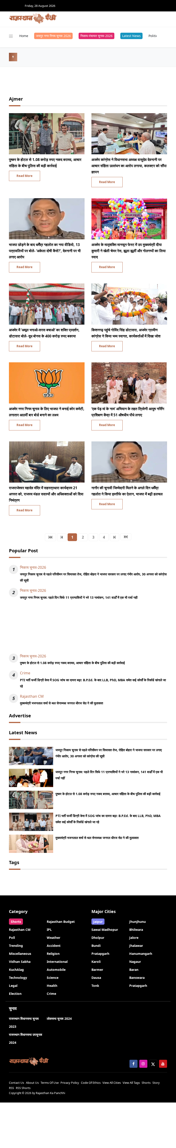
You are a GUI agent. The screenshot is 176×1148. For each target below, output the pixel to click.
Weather (53, 937)
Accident (53, 945)
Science (52, 977)
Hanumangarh (140, 953)
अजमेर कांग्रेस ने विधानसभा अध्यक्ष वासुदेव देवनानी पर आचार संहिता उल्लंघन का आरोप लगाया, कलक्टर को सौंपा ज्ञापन (129, 165)
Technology (18, 977)
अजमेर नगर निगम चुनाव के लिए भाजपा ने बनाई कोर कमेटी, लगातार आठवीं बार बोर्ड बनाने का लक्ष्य (46, 411)
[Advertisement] (88, 629)
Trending (16, 945)
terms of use (50, 1083)
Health (52, 985)
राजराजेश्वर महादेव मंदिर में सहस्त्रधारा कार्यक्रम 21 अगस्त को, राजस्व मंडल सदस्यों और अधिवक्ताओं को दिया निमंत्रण (46, 494)
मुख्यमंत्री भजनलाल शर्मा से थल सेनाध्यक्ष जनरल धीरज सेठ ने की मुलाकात (61, 703)
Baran (133, 969)
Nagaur (135, 961)
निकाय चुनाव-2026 (33, 567)
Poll (12, 937)
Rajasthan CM (32, 696)
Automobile (56, 969)
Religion (53, 953)
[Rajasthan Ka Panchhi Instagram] (143, 1064)
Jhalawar (136, 945)
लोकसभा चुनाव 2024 (59, 1018)
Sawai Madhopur (104, 929)
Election (15, 993)
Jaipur (98, 921)
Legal (13, 985)
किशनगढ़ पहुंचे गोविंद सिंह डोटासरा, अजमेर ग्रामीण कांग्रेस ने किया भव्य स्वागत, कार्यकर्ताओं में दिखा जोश (125, 333)
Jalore (133, 937)
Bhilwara (136, 929)
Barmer (97, 969)
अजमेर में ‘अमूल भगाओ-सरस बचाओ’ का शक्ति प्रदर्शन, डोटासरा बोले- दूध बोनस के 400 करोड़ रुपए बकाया (44, 333)
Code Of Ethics (91, 1083)
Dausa (96, 977)
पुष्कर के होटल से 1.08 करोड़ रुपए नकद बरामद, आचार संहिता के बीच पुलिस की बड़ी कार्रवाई (45, 162)
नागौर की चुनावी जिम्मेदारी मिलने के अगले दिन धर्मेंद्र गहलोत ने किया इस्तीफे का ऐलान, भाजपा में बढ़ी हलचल (127, 491)
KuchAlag (16, 969)
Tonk (95, 985)
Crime (25, 672)
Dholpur (97, 937)
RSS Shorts (23, 1088)
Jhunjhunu (137, 921)
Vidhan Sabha (19, 961)
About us (32, 1083)
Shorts (16, 921)
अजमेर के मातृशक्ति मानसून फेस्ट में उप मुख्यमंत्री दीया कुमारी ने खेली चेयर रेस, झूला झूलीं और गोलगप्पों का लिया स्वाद (128, 250)
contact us (16, 1083)
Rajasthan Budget (61, 921)
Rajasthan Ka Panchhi (50, 1093)
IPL (49, 929)
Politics (153, 36)
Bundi (96, 945)
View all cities (111, 1083)
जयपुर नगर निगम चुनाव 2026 (53, 36)
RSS (11, 1088)
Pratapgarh (100, 953)
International (57, 961)
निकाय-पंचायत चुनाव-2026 (96, 36)
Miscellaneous (20, 953)
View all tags (131, 1083)
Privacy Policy (69, 1083)
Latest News (131, 36)
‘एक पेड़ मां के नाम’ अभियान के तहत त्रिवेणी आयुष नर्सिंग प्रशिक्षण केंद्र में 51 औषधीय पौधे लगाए (127, 411)
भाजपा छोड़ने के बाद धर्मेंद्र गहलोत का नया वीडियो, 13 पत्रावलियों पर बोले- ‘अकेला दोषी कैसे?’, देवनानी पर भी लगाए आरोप (45, 250)
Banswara (137, 977)
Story (156, 1083)
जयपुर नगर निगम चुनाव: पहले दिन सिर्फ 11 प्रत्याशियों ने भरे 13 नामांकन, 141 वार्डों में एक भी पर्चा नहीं (79, 597)
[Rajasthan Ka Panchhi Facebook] (133, 1064)
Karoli (96, 961)
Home (23, 36)
